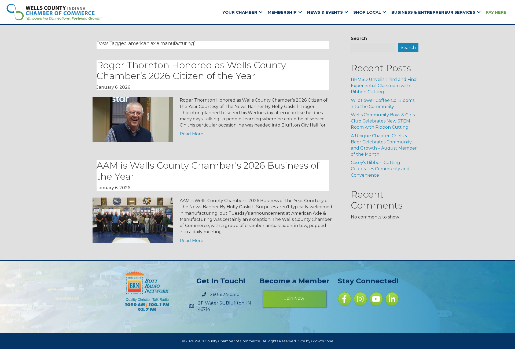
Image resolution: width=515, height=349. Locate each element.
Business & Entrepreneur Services (433, 12)
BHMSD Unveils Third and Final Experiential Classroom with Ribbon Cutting (384, 85)
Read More (191, 133)
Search (359, 38)
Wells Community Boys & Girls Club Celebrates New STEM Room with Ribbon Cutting (383, 121)
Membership (282, 12)
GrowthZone (322, 341)
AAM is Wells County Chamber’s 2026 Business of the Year (208, 171)
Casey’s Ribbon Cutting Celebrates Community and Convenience (380, 168)
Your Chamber (239, 12)
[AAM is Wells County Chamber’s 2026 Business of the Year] (133, 219)
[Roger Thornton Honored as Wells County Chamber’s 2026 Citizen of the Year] (133, 119)
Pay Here (496, 12)
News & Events (325, 12)
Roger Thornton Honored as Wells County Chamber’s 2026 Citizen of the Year (191, 71)
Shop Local (367, 12)
